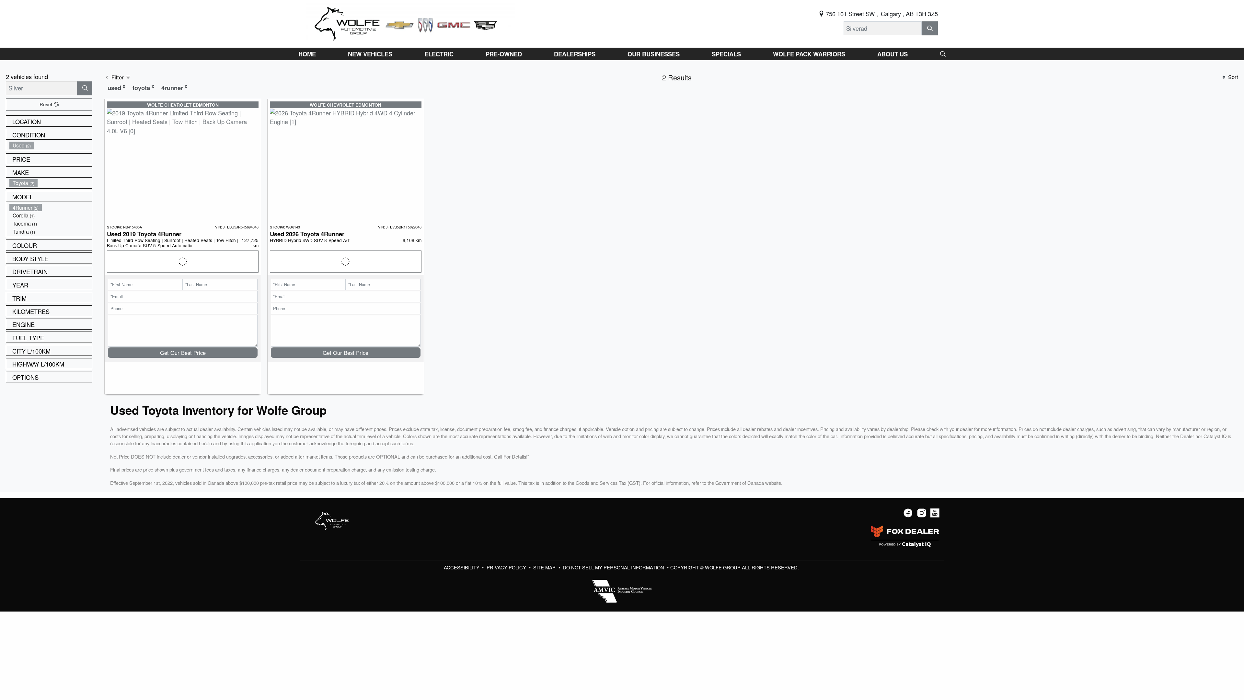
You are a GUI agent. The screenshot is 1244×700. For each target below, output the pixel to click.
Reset (47, 104)
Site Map (545, 567)
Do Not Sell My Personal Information (614, 567)
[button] (307, 54)
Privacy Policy (507, 567)
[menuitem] (50, 145)
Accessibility (462, 567)
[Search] (930, 28)
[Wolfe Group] (410, 22)
